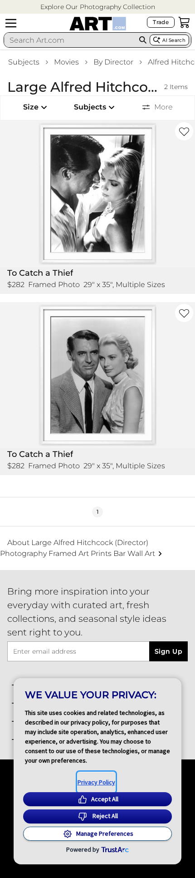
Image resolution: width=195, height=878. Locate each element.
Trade (161, 22)
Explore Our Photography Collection (97, 7)
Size (31, 107)
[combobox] (70, 40)
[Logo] (97, 23)
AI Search (173, 40)
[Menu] (11, 23)
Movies (66, 62)
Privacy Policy (96, 782)
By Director (113, 62)
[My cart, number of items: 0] (184, 22)
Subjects (23, 62)
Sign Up (168, 651)
